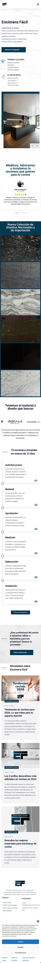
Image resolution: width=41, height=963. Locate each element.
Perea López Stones (10, 908)
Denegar (20, 947)
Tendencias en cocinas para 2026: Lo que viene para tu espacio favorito (19, 712)
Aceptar (20, 942)
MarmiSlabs (6, 910)
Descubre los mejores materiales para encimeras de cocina (20, 843)
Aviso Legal (6, 902)
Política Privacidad (9, 905)
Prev (32, 145)
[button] (38, 921)
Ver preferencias (20, 953)
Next (37, 145)
